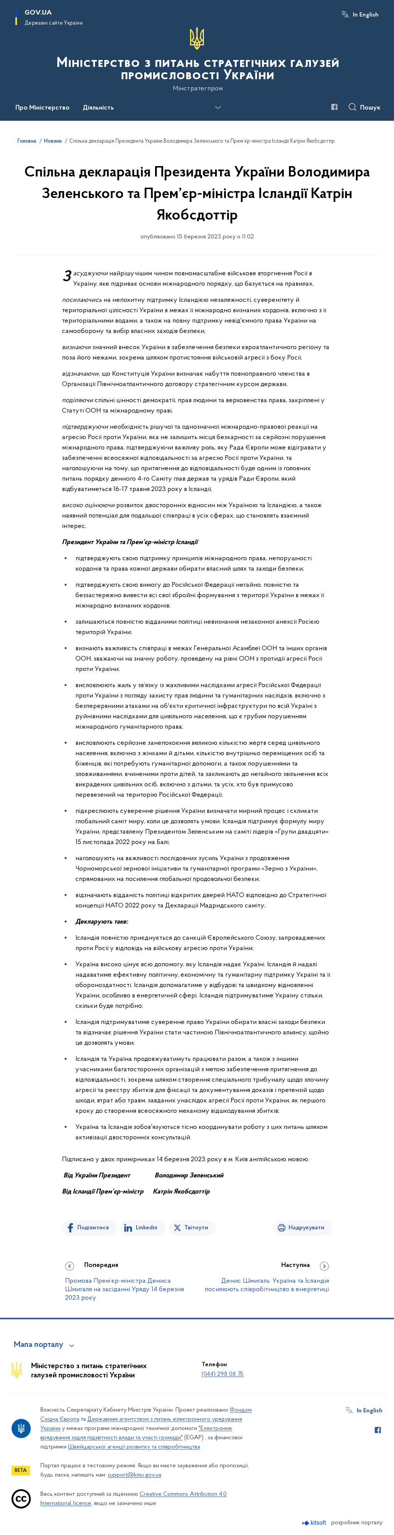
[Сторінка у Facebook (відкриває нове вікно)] (334, 107)
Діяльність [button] (98, 108)
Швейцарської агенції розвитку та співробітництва (134, 1447)
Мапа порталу (38, 1345)
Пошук (370, 108)
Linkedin (146, 1228)
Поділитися (93, 1228)
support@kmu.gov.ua (134, 1475)
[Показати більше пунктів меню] (218, 107)
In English (366, 15)
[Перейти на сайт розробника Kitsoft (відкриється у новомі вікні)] (314, 1523)
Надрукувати (306, 1228)
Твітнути (196, 1228)
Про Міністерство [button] (42, 108)
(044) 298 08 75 (223, 1374)
